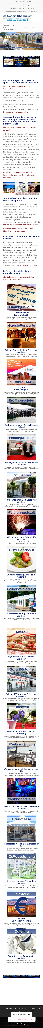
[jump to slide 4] (24, 43)
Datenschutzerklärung (17, 8)
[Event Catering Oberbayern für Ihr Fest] (21, 941)
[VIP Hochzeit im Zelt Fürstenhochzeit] (21, 522)
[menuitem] (15, 1)
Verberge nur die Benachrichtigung (22, 1019)
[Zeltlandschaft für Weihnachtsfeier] (21, 791)
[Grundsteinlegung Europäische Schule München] (21, 598)
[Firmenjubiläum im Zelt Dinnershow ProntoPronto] (21, 447)
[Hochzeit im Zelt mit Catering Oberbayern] (21, 716)
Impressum (30, 8)
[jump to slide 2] (21, 43)
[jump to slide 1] (19, 43)
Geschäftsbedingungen (15, 5)
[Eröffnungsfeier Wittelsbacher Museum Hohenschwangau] (21, 410)
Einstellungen (21, 1024)
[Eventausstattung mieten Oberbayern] (21, 61)
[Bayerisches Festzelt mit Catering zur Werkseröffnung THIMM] (21, 754)
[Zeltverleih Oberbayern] (17, 17)
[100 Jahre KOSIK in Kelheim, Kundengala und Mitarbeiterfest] (21, 297)
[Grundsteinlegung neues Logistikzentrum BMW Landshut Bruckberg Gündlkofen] (21, 559)
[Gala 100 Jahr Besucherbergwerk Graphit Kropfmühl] (21, 679)
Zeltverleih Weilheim (11, 25)
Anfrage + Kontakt (30, 5)
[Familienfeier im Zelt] (21, 485)
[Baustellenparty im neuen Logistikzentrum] (21, 335)
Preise (15, 1)
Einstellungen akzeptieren (22, 1014)
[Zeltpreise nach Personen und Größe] (21, 903)
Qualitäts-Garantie (25, 1)
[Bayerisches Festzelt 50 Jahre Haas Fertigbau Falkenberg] (21, 372)
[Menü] (37, 17)
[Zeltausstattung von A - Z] (21, 866)
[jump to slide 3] (22, 43)
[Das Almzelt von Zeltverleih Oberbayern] (21, 641)
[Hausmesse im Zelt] (21, 829)
